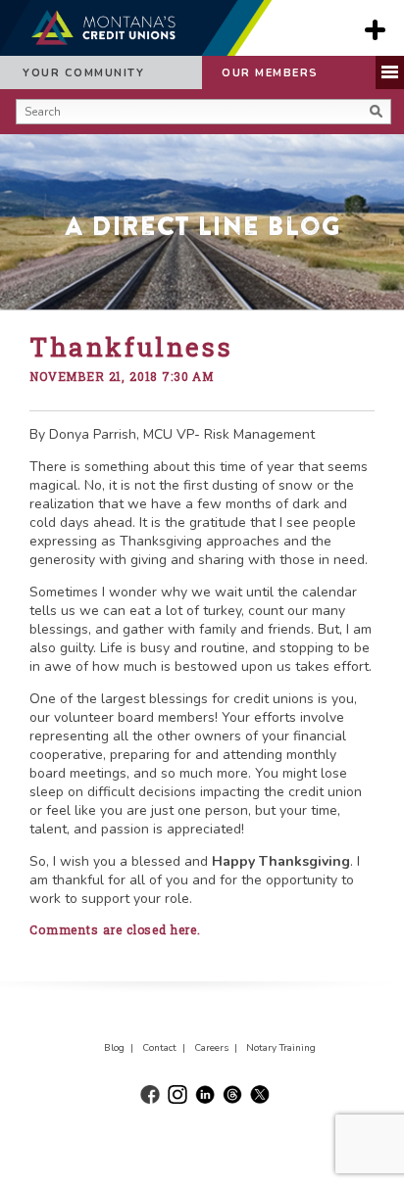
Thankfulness (130, 346)
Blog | (121, 1048)
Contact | (166, 1048)
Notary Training (281, 1048)
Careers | (218, 1048)
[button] (21, 136)
